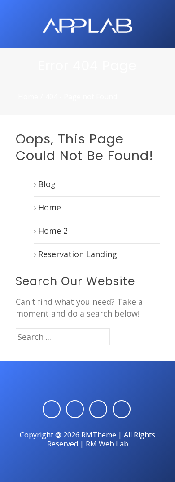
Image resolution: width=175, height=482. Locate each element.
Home (28, 97)
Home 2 (53, 230)
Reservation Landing (77, 254)
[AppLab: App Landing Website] (88, 25)
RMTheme (98, 435)
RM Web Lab (107, 444)
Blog (47, 184)
